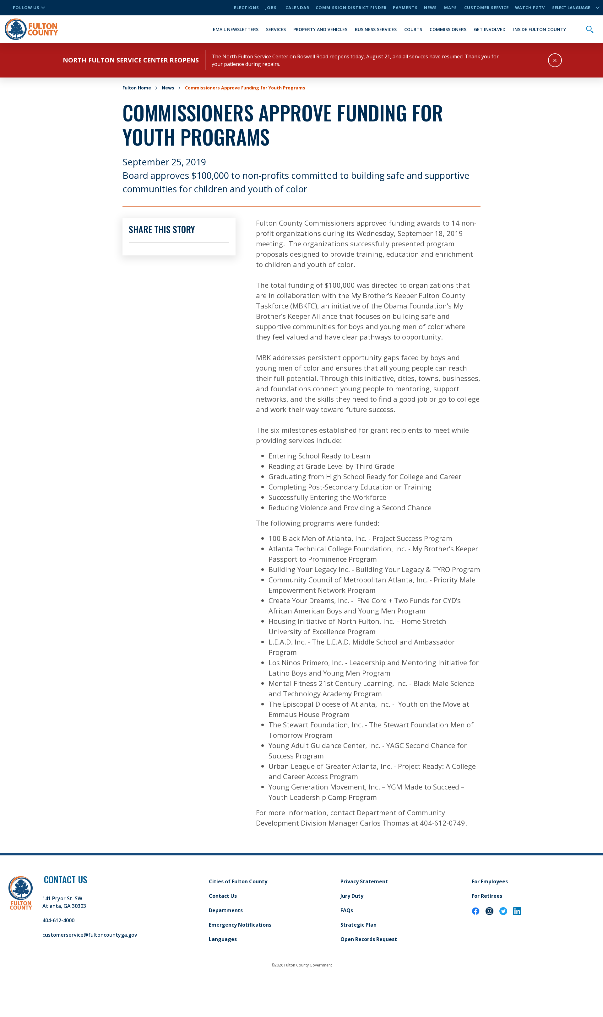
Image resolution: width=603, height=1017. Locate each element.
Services (276, 29)
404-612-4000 (58, 920)
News (430, 7)
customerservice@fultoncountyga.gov (89, 934)
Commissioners (448, 29)
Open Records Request (368, 939)
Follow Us (26, 7)
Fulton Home (136, 88)
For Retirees (487, 895)
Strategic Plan (358, 924)
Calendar (297, 7)
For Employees (490, 881)
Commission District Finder (351, 7)
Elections (246, 7)
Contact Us (223, 895)
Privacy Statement (364, 881)
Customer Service (486, 7)
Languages (223, 939)
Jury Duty (351, 895)
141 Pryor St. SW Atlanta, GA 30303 (64, 902)
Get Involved (490, 29)
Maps (450, 7)
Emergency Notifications (240, 924)
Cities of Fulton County (238, 881)
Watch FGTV (530, 7)
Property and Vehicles (320, 29)
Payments (405, 7)
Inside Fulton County (539, 29)
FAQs (346, 910)
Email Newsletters (235, 29)
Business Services (376, 29)
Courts (413, 29)
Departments (226, 910)
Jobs (271, 7)
